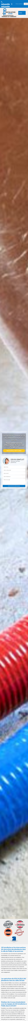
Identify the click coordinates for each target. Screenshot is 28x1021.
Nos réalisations (14, 451)
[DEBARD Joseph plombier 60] (9, 13)
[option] (14, 510)
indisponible (5, 4)
